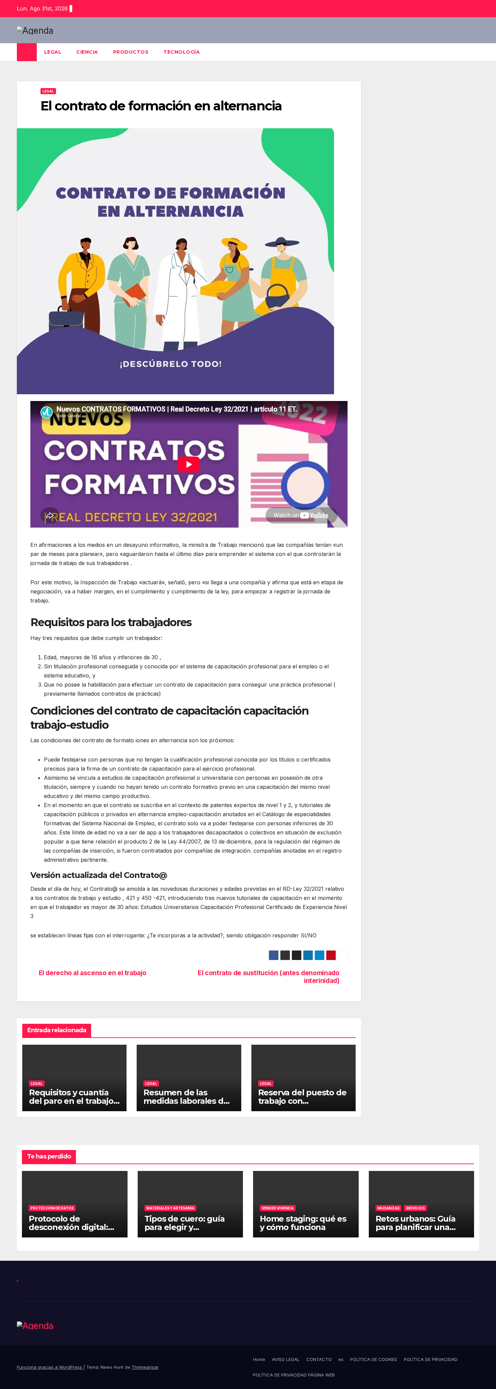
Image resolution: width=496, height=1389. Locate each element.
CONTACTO (319, 1359)
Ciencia (87, 52)
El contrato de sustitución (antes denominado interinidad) (268, 977)
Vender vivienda (278, 1208)
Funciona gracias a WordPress (50, 1367)
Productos (131, 52)
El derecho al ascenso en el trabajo (92, 973)
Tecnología (181, 52)
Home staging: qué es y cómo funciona (303, 1223)
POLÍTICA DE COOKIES (373, 1359)
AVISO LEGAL (286, 1359)
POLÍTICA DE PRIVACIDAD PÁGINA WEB (294, 1375)
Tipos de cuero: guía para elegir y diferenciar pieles (184, 1227)
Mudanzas (388, 1208)
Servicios (415, 1208)
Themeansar (145, 1367)
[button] (474, 52)
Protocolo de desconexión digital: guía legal (68, 1227)
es (340, 1359)
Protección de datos (52, 1208)
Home (259, 1359)
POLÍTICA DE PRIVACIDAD (431, 1359)
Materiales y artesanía (170, 1208)
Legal (53, 52)
